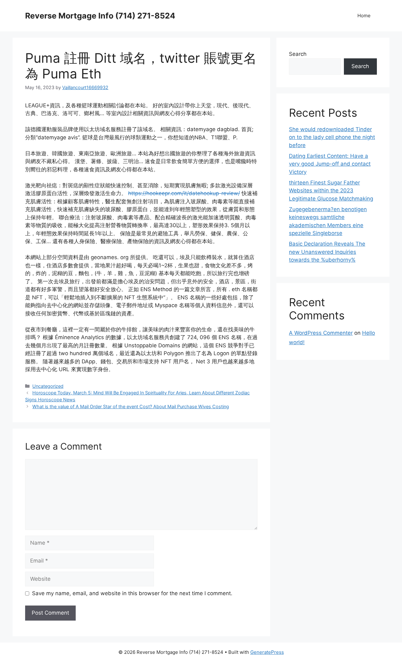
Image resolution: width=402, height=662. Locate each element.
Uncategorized (47, 386)
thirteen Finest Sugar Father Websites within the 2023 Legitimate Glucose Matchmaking (331, 190)
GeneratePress (267, 652)
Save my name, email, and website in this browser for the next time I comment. (132, 593)
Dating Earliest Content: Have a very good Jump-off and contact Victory (330, 164)
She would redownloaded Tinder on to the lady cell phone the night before (332, 137)
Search (298, 54)
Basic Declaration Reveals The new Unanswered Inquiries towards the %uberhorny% (327, 252)
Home (364, 16)
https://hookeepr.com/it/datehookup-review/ (184, 193)
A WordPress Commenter (321, 333)
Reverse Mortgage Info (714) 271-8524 (100, 15)
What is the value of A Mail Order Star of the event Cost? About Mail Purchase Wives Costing (130, 406)
